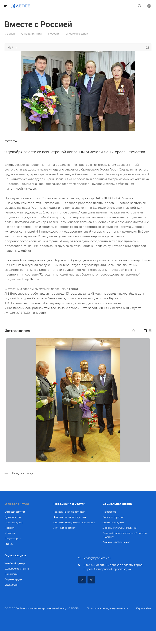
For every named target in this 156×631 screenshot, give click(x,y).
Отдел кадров (15, 555)
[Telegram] (91, 579)
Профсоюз (109, 511)
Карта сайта (143, 608)
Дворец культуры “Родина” (120, 527)
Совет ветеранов (113, 517)
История (10, 533)
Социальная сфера (117, 504)
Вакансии (11, 573)
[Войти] (149, 6)
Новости (10, 527)
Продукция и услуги (69, 504)
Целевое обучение (17, 568)
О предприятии (17, 504)
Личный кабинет (64, 527)
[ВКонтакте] (82, 579)
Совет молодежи (113, 522)
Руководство (13, 517)
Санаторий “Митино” (116, 542)
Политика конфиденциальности (107, 608)
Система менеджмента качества (74, 522)
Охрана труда (13, 579)
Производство (14, 522)
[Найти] (148, 47)
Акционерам (13, 538)
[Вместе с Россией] (78, 91)
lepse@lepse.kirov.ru (97, 558)
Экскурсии (11, 584)
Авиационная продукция (69, 517)
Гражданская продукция (69, 511)
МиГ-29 (9, 543)
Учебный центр (15, 563)
